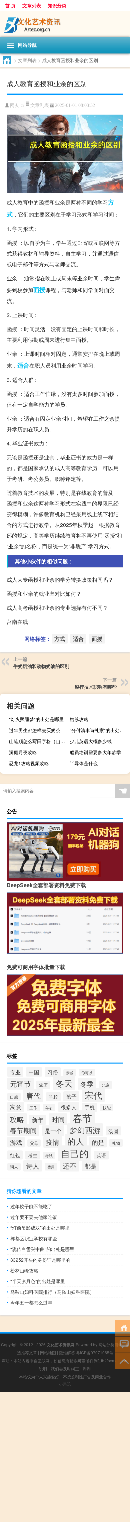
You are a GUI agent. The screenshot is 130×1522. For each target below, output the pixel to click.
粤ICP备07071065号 (94, 1352)
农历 (43, 1085)
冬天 (64, 1083)
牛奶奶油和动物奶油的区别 (41, 666)
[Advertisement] (65, 1457)
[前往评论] (122, 1344)
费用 (51, 1166)
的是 (98, 1142)
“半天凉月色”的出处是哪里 (37, 1281)
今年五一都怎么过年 (31, 1302)
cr (22, 105)
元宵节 (20, 1084)
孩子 (71, 1096)
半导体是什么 (84, 763)
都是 (91, 1165)
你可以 (86, 1072)
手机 (90, 1107)
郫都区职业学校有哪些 (33, 1238)
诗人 (32, 1165)
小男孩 (65, 1383)
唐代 (33, 1095)
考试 (49, 1155)
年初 (49, 1107)
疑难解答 (67, 1352)
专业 (15, 1072)
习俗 (52, 1072)
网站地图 (48, 1352)
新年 (37, 1120)
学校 (53, 1096)
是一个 (53, 1130)
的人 (75, 1141)
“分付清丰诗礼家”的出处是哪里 (99, 730)
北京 (106, 1085)
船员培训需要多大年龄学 (95, 752)
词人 (14, 1166)
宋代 (93, 1095)
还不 (70, 1165)
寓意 (15, 1107)
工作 (33, 1107)
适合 (23, 365)
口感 (14, 1097)
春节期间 (23, 1130)
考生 (32, 1155)
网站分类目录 (110, 1344)
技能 (107, 1107)
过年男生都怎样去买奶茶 (34, 730)
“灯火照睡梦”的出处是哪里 (36, 719)
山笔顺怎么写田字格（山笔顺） (38, 741)
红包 (15, 1154)
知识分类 (57, 5)
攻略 (17, 1119)
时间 (58, 1119)
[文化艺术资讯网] (65, 24)
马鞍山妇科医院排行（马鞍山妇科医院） (52, 1291)
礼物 (116, 1143)
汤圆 (113, 1130)
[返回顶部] (122, 1360)
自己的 (75, 1153)
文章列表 (31, 5)
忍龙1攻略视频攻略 (29, 763)
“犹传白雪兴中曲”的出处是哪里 (42, 1249)
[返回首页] (122, 1327)
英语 (101, 1155)
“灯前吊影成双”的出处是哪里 (40, 1227)
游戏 (16, 1142)
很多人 (69, 1107)
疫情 (52, 1142)
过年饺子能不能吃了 (31, 1206)
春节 (82, 1118)
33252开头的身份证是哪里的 (40, 1259)
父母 (34, 1143)
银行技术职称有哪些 (96, 686)
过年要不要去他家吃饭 (33, 1217)
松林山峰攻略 (24, 1270)
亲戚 (69, 1072)
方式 (59, 639)
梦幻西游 (85, 1129)
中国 (34, 1072)
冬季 (87, 1084)
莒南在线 (17, 622)
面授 (39, 289)
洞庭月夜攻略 (23, 752)
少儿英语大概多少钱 (91, 741)
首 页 (10, 5)
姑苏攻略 (79, 719)
